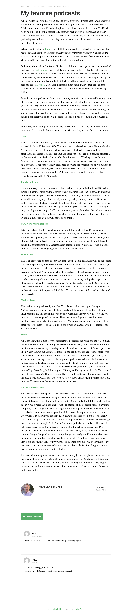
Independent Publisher (56, 609)
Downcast (41, 84)
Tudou (48, 49)
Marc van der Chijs (29, 6)
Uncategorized (46, 6)
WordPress (80, 609)
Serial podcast (42, 70)
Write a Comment (33, 517)
